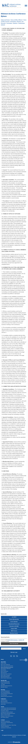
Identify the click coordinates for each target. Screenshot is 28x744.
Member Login (14, 652)
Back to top (22, 659)
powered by (10, 742)
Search (24, 648)
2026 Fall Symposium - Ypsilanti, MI (16, 639)
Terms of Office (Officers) (17, 19)
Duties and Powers (5, 19)
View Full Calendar (14, 643)
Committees (9, 23)
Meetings (15, 23)
